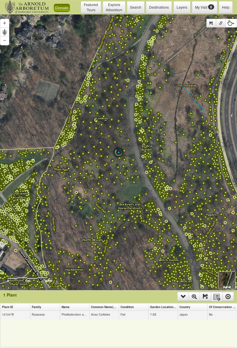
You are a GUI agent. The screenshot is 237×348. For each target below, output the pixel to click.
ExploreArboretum (114, 7)
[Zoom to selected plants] (194, 296)
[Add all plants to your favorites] (217, 296)
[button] (4, 23)
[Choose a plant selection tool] (231, 23)
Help (225, 7)
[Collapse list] (183, 296)
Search (135, 7)
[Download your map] (211, 23)
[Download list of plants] (205, 296)
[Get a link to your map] (221, 23)
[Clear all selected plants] (228, 296)
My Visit (203, 7)
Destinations (159, 7)
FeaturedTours (91, 7)
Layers (182, 7)
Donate (61, 7)
